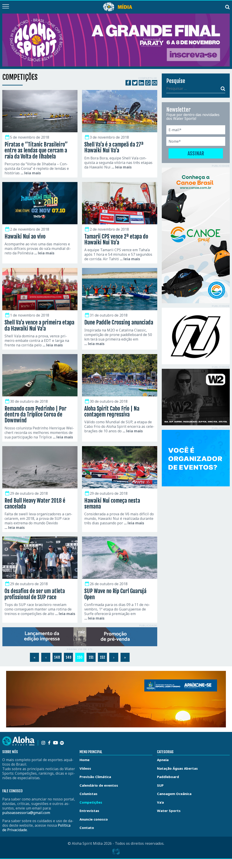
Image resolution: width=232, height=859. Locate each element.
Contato (87, 827)
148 (57, 657)
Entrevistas (89, 810)
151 (91, 657)
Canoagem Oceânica (174, 793)
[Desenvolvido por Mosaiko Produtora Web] (116, 851)
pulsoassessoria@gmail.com (26, 812)
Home (84, 759)
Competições (91, 802)
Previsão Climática (95, 776)
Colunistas (88, 793)
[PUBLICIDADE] (79, 636)
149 (68, 657)
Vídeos (85, 768)
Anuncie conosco (94, 819)
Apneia (163, 759)
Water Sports (169, 810)
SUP (160, 785)
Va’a (160, 802)
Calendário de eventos (99, 785)
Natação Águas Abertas (177, 768)
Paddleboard (168, 776)
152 (102, 657)
